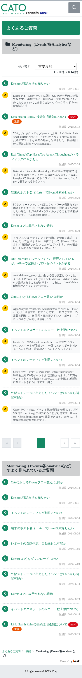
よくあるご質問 (11, 651)
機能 (28, 651)
